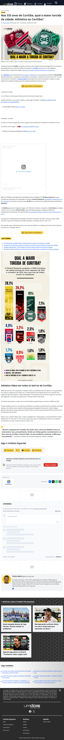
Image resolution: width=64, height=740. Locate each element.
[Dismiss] (60, 465)
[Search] (56, 3)
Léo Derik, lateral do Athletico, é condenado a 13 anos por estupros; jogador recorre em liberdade (16, 681)
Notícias (26, 719)
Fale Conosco (6, 730)
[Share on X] (53, 481)
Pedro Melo (6, 23)
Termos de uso (6, 727)
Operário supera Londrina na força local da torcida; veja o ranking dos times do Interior (31, 249)
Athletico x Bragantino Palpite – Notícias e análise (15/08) (48, 676)
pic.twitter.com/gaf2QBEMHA (10, 102)
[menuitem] (18, 4)
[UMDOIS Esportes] (32, 706)
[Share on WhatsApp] (56, 481)
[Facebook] (30, 711)
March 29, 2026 (20, 107)
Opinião (46, 719)
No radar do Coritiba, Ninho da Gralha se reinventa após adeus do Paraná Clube (16, 671)
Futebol (24, 721)
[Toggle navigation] (55, 6)
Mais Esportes (26, 733)
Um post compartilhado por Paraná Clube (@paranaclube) (23, 193)
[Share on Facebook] (50, 481)
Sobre (4, 721)
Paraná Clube (22, 79)
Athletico (7, 75)
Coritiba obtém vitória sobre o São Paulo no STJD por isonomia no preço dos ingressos (47, 681)
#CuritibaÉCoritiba (50, 100)
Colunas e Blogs (46, 721)
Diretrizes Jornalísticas (8, 724)
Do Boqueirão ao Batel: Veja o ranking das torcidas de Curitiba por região (27, 243)
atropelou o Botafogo (29, 75)
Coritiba (35, 68)
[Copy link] (60, 481)
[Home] (8, 4)
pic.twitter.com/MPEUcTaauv (30, 126)
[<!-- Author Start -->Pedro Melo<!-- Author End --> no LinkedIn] (13, 589)
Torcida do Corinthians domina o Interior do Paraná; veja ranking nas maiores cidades (31, 245)
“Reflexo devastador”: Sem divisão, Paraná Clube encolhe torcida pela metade (28, 247)
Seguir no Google (50, 465)
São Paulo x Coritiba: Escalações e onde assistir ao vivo (48, 671)
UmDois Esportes (9, 719)
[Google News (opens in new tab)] (8, 483)
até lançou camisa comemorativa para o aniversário (38, 70)
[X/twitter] (34, 711)
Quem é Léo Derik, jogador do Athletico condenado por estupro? (16, 676)
